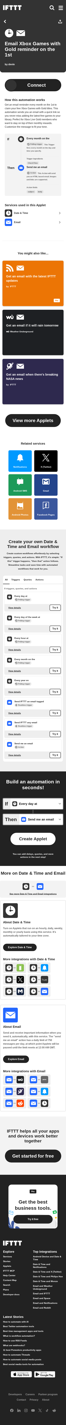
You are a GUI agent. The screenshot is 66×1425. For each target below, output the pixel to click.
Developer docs (11, 1294)
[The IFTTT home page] (12, 8)
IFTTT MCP (9, 1271)
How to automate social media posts (22, 1359)
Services (7, 1256)
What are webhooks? (14, 1345)
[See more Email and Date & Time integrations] (39, 1103)
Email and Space (41, 1298)
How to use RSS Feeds (15, 1340)
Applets (7, 1266)
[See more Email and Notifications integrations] (39, 1091)
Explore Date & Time (20, 947)
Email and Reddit (42, 1308)
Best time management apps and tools (23, 1331)
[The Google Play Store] (44, 1374)
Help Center (9, 1275)
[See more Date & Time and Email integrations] (39, 991)
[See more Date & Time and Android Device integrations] (14, 967)
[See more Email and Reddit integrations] (14, 1103)
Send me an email (37, 167)
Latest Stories (13, 1317)
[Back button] (5, 21)
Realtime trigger (25, 705)
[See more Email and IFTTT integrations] (39, 1079)
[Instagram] (26, 1411)
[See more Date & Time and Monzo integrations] (14, 991)
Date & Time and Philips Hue (48, 1276)
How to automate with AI (16, 1322)
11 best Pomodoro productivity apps (22, 1350)
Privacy (34, 1400)
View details (14, 607)
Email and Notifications (45, 1303)
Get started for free (33, 1156)
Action (21, 747)
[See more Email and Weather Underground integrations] (14, 1079)
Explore (8, 1251)
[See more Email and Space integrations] (14, 1091)
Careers (30, 1394)
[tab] (6, 580)
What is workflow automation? (19, 1336)
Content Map (10, 1280)
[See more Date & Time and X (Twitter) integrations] (14, 979)
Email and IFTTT (41, 1293)
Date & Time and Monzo (45, 1281)
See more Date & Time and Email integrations (33, 894)
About (45, 1400)
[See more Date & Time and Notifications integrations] (39, 967)
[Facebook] (12, 1411)
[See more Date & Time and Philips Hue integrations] (39, 979)
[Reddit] (54, 1411)
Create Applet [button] (33, 838)
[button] (61, 8)
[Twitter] (40, 1411)
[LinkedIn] (19, 1411)
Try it (55, 607)
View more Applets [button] (33, 420)
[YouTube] (33, 1411)
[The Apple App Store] (21, 1374)
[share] (60, 21)
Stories (6, 1261)
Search (6, 1285)
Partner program (48, 1394)
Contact (21, 1400)
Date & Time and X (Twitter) (47, 1272)
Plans (6, 1289)
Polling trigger (24, 600)
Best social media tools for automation (23, 1364)
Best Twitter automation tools (18, 1326)
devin (11, 64)
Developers (15, 1394)
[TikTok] (47, 1411)
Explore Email (16, 1059)
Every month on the (38, 138)
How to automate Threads (16, 1355)
